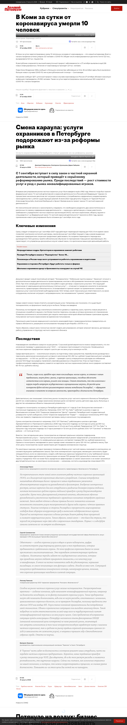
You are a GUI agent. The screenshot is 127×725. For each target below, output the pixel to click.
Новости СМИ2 (22, 117)
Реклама (89, 8)
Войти (116, 8)
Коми (22, 103)
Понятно (119, 721)
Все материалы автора (44, 48)
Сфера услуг (58, 686)
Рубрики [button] (45, 8)
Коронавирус (49, 103)
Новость (58, 103)
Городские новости (27, 686)
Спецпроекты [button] (60, 8)
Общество (30, 103)
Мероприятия (76, 8)
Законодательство (70, 686)
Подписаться (64, 2)
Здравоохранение (68, 103)
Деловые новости (90, 686)
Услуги (50, 686)
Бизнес (18, 689)
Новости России (40, 686)
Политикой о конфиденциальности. (54, 722)
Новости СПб (102, 686)
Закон (80, 686)
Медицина (39, 103)
